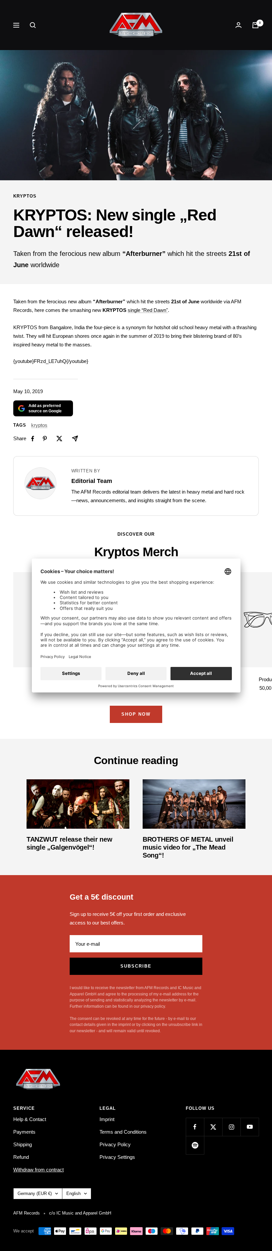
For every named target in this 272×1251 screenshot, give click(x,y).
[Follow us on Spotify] (195, 1145)
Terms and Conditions (123, 1132)
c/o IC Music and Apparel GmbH (80, 1213)
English (73, 1193)
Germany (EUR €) (35, 1193)
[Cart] (255, 25)
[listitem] (32, 439)
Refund (21, 1157)
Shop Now (136, 714)
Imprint (107, 1119)
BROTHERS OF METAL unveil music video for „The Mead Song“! (188, 847)
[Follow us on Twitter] (213, 1127)
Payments (24, 1132)
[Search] (33, 25)
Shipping (22, 1144)
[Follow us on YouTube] (249, 1127)
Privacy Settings (117, 1157)
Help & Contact (29, 1119)
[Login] (238, 25)
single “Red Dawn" (148, 310)
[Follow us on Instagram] (231, 1127)
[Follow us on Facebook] (195, 1127)
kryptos (24, 196)
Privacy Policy (115, 1144)
